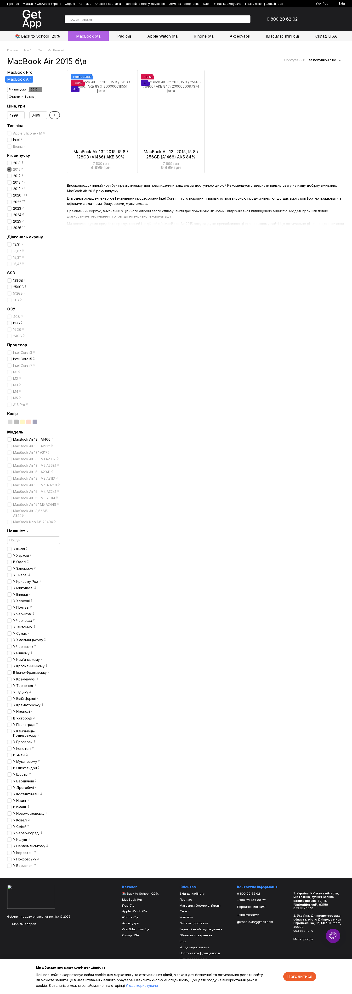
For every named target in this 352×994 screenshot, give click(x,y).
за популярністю (322, 60)
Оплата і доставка (108, 4)
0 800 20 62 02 (282, 19)
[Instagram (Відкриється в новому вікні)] (298, 4)
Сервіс (70, 4)
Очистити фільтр (21, 96)
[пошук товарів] (246, 19)
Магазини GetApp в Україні (42, 4)
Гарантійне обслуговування (145, 4)
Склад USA (326, 36)
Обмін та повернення (184, 4)
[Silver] (10, 422)
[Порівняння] (316, 19)
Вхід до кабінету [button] (192, 893)
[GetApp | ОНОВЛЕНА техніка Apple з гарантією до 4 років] (31, 896)
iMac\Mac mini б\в (282, 36)
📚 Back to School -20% (37, 36)
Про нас (13, 4)
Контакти (85, 4)
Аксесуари (240, 36)
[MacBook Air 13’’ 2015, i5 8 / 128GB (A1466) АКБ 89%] (101, 110)
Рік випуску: (18, 89)
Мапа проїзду (303, 939)
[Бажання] (328, 19)
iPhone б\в (204, 36)
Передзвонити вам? (251, 907)
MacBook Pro (20, 72)
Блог (206, 4)
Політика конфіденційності (264, 4)
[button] (333, 936)
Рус (325, 3)
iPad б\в (124, 36)
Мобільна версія (23, 924)
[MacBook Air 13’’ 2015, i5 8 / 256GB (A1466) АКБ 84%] (171, 110)
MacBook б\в (88, 36)
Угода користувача (227, 4)
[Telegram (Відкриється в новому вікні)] (304, 4)
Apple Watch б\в (162, 36)
